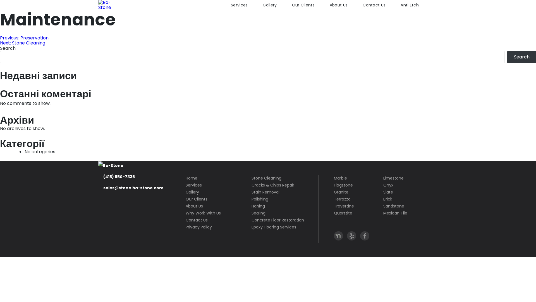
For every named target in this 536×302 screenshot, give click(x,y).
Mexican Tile (395, 213)
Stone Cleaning (266, 178)
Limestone (393, 178)
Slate (388, 192)
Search (8, 48)
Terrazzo (342, 199)
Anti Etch (410, 5)
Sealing (258, 213)
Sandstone (393, 206)
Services (239, 5)
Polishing (260, 199)
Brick (387, 199)
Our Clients (303, 5)
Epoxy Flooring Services (274, 227)
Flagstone (343, 185)
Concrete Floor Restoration (278, 220)
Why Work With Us (203, 213)
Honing (258, 206)
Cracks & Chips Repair (273, 185)
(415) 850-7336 (119, 177)
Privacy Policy (199, 227)
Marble (340, 178)
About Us (339, 5)
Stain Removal (265, 192)
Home (191, 178)
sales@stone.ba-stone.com (133, 188)
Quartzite (343, 213)
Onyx (388, 185)
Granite (341, 192)
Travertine (344, 206)
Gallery (270, 5)
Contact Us (374, 5)
